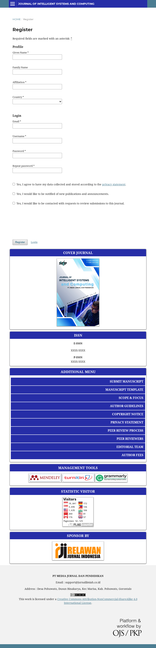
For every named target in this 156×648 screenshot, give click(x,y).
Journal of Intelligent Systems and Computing (56, 4)
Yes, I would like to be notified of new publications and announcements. (62, 194)
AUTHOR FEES (132, 455)
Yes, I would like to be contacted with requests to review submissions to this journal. (70, 203)
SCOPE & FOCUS (131, 398)
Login (34, 242)
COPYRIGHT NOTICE (127, 414)
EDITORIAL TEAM (129, 447)
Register (20, 242)
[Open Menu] (12, 4)
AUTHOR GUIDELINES (126, 406)
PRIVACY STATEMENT (127, 422)
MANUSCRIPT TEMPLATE (124, 390)
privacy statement (113, 184)
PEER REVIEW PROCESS (125, 430)
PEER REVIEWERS (130, 439)
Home (17, 19)
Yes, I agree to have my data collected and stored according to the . (71, 184)
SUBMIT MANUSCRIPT (126, 381)
